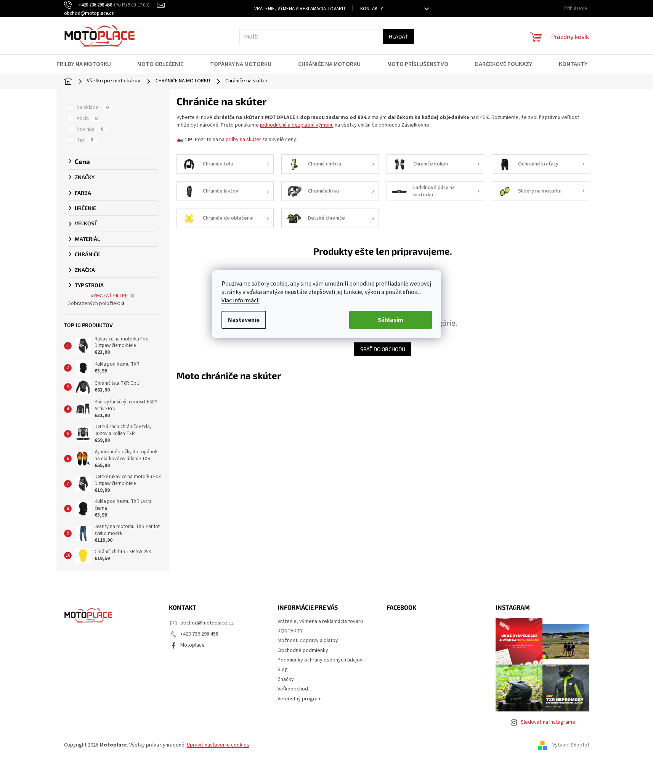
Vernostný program (300, 699)
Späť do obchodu (382, 349)
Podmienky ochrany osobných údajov (320, 660)
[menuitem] (88, 64)
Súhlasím (390, 320)
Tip (85, 140)
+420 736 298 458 (199, 634)
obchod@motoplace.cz (207, 623)
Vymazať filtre (109, 296)
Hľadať (398, 36)
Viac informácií (240, 300)
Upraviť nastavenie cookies (218, 745)
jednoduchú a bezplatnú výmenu (297, 125)
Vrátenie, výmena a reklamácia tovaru (299, 8)
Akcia (87, 118)
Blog (283, 669)
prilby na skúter (243, 139)
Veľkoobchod (293, 689)
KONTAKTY (371, 8)
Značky (286, 679)
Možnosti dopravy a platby (308, 640)
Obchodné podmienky (303, 650)
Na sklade (93, 107)
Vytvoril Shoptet (570, 745)
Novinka (90, 129)
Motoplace (192, 645)
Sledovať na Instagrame (548, 722)
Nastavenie (244, 320)
